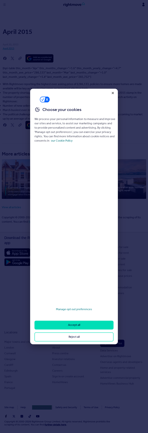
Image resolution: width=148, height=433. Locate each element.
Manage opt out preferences (74, 309)
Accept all (74, 325)
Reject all (74, 336)
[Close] (113, 93)
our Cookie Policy (62, 140)
